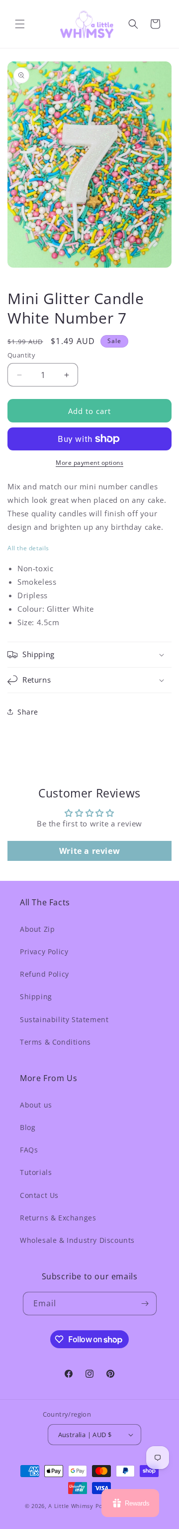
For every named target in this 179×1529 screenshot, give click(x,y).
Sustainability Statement (64, 1019)
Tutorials (36, 1172)
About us (36, 1105)
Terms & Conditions (55, 1042)
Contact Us (39, 1195)
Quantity (21, 355)
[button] (20, 24)
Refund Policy (44, 974)
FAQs (29, 1149)
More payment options (89, 462)
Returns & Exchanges (58, 1217)
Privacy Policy (44, 951)
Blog (27, 1127)
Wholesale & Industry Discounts (77, 1240)
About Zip (37, 929)
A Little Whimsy (70, 1506)
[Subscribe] (145, 1303)
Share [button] (27, 712)
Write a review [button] (89, 850)
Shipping (36, 996)
